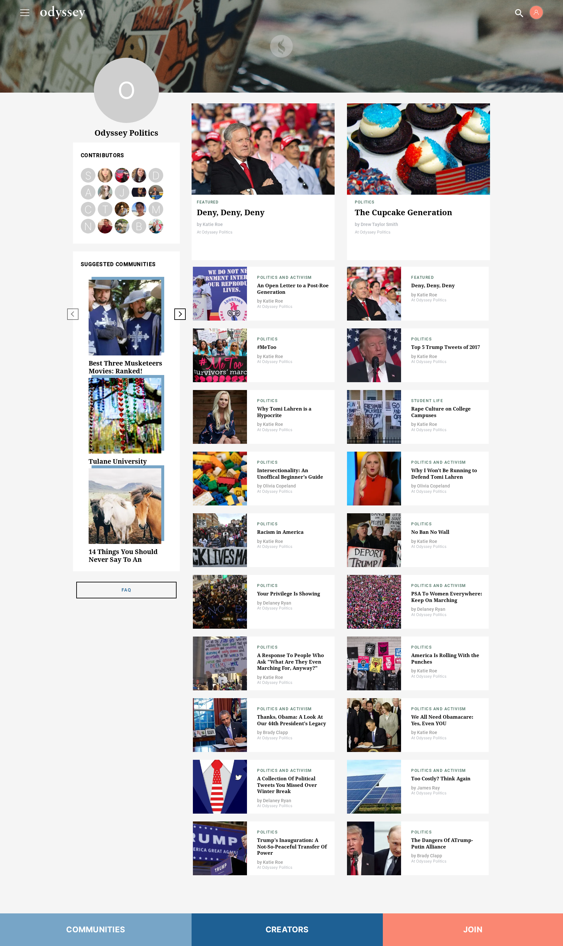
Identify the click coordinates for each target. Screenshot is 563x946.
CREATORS (287, 929)
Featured (208, 202)
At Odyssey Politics (214, 232)
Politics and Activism (284, 277)
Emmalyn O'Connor (122, 226)
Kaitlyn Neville (139, 192)
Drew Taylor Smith (156, 175)
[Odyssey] (62, 12)
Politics (365, 202)
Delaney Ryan (105, 175)
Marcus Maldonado (156, 209)
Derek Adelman (105, 226)
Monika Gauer (122, 209)
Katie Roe (139, 175)
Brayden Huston (139, 226)
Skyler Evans (88, 175)
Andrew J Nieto (122, 175)
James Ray (139, 209)
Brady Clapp (155, 192)
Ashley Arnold (88, 192)
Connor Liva (88, 209)
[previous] (73, 314)
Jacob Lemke (122, 192)
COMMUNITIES (95, 929)
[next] (180, 314)
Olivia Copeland (105, 192)
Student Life (427, 400)
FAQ (126, 590)
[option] (126, 327)
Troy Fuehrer (105, 209)
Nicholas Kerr (88, 226)
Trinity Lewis (156, 226)
